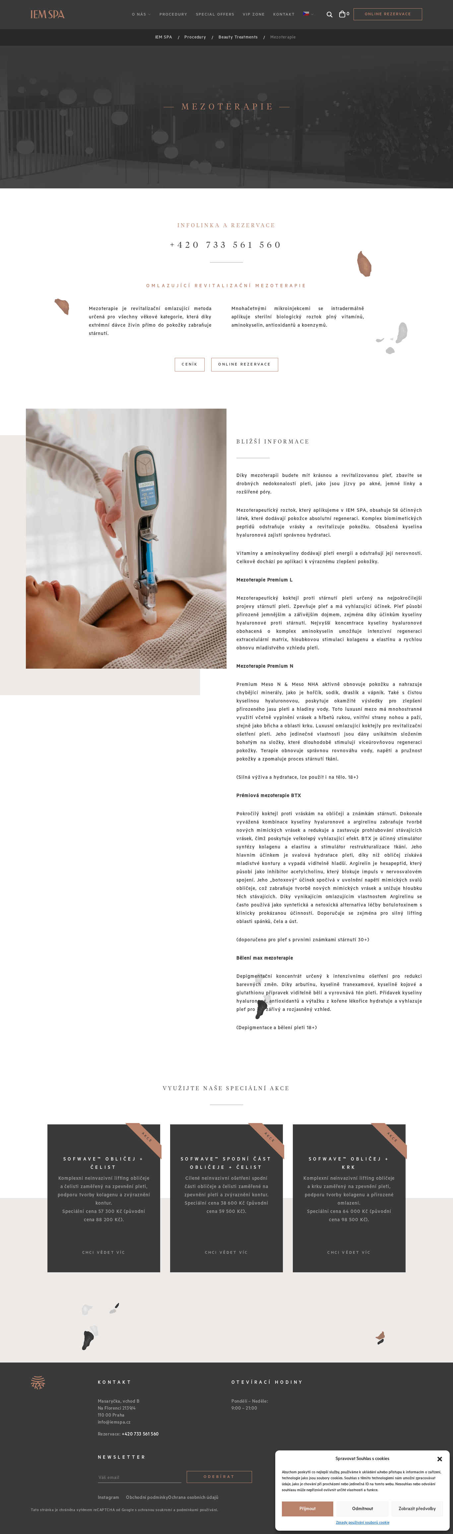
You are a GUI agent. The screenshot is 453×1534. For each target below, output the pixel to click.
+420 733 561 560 (226, 245)
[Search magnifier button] (329, 14)
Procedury (174, 14)
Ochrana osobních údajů (193, 1497)
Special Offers (215, 14)
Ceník (190, 364)
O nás (139, 14)
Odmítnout (362, 1508)
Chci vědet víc (104, 1252)
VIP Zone (254, 14)
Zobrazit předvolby (417, 1508)
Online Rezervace (388, 14)
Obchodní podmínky (147, 1497)
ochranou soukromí (155, 1510)
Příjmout (307, 1508)
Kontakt (284, 14)
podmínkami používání (197, 1510)
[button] (439, 1459)
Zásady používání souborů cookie (362, 1523)
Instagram (108, 1497)
